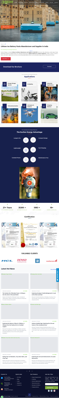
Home (16, 2)
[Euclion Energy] (7, 2)
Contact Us (19, 385)
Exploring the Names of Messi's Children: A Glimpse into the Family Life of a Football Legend (13, 325)
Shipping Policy (35, 396)
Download (49, 66)
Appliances (19, 383)
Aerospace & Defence (30, 106)
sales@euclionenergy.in (8, 390)
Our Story (20, 2)
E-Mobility (30, 84)
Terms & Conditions (54, 396)
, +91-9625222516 (8, 385)
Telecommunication (13, 106)
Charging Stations (49, 106)
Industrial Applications (50, 84)
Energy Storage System (12, 84)
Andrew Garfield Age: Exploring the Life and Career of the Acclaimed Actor (43, 324)
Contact (56, 2)
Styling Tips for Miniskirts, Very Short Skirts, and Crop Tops (15, 357)
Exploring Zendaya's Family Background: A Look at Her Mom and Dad (44, 294)
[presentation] (53, 214)
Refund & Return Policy (44, 396)
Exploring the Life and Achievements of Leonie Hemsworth (43, 357)
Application (31, 2)
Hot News (25, 321)
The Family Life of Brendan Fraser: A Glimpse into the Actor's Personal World (14, 294)
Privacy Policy (28, 396)
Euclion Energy (7, 396)
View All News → (54, 269)
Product (26, 2)
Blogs (18, 379)
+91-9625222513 (7, 384)
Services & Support (40, 2)
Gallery (51, 2)
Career (46, 2)
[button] (29, 38)
